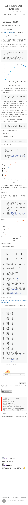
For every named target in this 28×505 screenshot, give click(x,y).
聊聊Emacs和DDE (20, 416)
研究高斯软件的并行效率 (8, 32)
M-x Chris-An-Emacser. (15, 497)
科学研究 (12, 25)
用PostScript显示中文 (8, 416)
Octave (4, 413)
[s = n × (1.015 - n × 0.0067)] (14, 73)
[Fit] (14, 171)
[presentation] (9, 36)
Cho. (12, 500)
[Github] (24, 373)
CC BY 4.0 (7, 410)
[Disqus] (14, 437)
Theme (8, 500)
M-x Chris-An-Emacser (14, 7)
